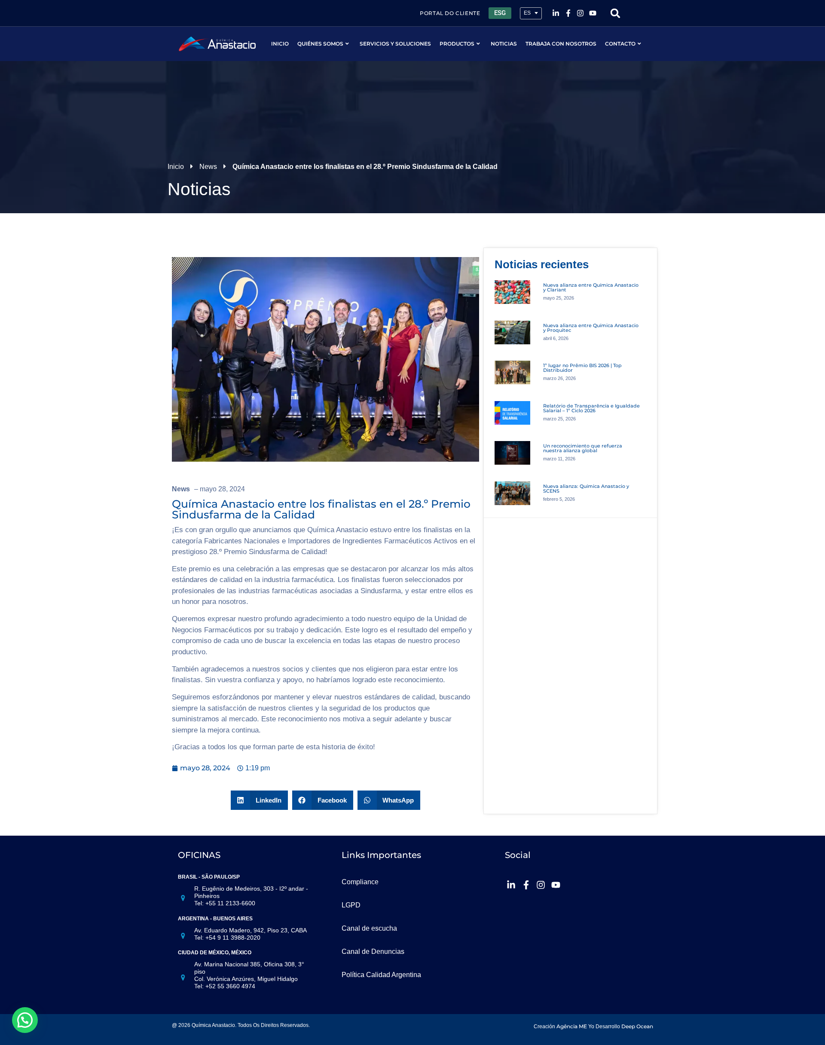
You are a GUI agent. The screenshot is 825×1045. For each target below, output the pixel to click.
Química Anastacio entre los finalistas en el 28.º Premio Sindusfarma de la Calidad (321, 509)
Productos (457, 43)
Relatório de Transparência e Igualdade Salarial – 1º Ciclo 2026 (591, 408)
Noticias (504, 43)
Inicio (280, 43)
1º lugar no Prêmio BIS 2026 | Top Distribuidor (582, 367)
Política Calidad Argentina (381, 974)
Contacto (620, 43)
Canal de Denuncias (373, 951)
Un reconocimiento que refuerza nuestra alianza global (582, 448)
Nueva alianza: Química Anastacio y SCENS (586, 488)
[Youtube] (593, 13)
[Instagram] (580, 13)
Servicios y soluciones (395, 43)
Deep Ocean (637, 1026)
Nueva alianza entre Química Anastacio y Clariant (591, 287)
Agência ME (571, 1026)
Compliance (360, 882)
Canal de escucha (369, 928)
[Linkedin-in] (555, 13)
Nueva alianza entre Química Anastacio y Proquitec (591, 327)
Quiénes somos (320, 43)
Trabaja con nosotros (561, 43)
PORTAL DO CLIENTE (450, 13)
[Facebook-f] (568, 13)
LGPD (351, 905)
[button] (615, 13)
